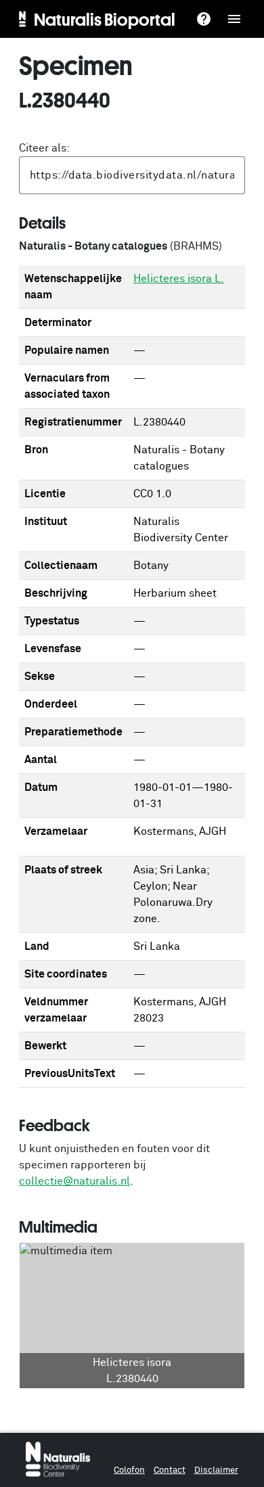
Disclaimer (216, 1470)
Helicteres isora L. (178, 278)
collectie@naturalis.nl (74, 1181)
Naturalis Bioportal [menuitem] (104, 18)
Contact (169, 1470)
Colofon (129, 1470)
